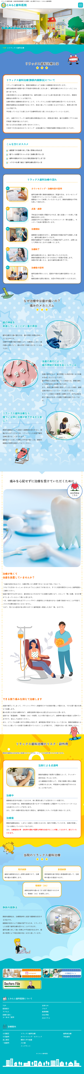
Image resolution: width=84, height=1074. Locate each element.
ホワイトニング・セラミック (31, 1036)
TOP (4, 47)
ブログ (44, 1008)
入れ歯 (23, 1043)
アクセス (6, 1011)
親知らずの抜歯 (26, 1039)
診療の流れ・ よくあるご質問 (8, 1015)
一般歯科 (6, 1043)
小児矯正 (6, 1033)
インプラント (26, 1046)
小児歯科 (6, 1036)
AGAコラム (46, 1018)
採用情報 (45, 1011)
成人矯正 (6, 1039)
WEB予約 (45, 1014)
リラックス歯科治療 (28, 1033)
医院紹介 (6, 1008)
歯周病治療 (67, 1033)
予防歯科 (66, 1036)
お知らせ (45, 1005)
